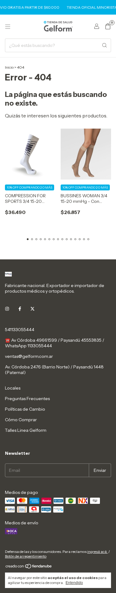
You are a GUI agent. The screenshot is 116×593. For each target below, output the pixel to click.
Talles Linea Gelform (25, 430)
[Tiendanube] (29, 567)
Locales (12, 388)
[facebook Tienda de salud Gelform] (20, 309)
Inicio (9, 67)
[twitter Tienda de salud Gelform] (32, 309)
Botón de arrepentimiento (25, 556)
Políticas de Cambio (25, 409)
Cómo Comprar (21, 419)
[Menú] (8, 27)
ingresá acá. (97, 551)
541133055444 (19, 329)
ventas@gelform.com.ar (29, 356)
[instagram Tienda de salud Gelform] (7, 309)
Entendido (74, 583)
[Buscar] (104, 45)
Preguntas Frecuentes (27, 398)
